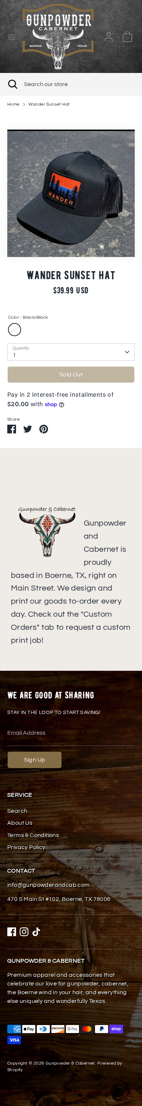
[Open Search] (12, 84)
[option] (71, 193)
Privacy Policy (26, 847)
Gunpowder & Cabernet (70, 1063)
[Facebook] (11, 931)
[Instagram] (24, 931)
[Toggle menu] (11, 36)
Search (17, 811)
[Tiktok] (36, 931)
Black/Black (14, 329)
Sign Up (35, 760)
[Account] (108, 34)
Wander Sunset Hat (49, 104)
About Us (19, 823)
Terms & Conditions (33, 835)
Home (13, 104)
